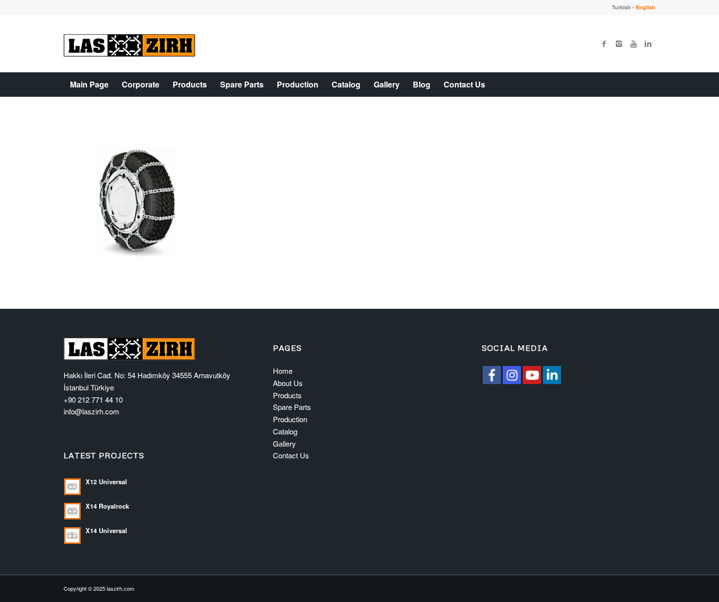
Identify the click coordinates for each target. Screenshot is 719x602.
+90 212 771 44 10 (93, 399)
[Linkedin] (648, 43)
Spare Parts (292, 407)
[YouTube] (532, 375)
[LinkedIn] (552, 375)
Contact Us (291, 455)
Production (290, 419)
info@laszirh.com (91, 411)
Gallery (284, 443)
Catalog (285, 431)
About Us (288, 383)
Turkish (621, 7)
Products (287, 395)
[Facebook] (604, 43)
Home (282, 371)
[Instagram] (618, 43)
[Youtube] (633, 43)
